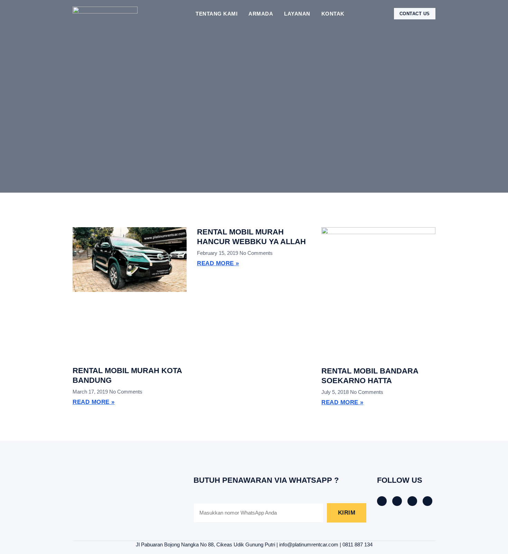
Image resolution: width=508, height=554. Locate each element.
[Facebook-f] (382, 501)
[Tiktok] (397, 501)
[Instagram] (412, 501)
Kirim (347, 512)
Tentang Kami (216, 14)
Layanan (297, 14)
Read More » (94, 402)
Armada (260, 14)
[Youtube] (427, 501)
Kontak (333, 14)
